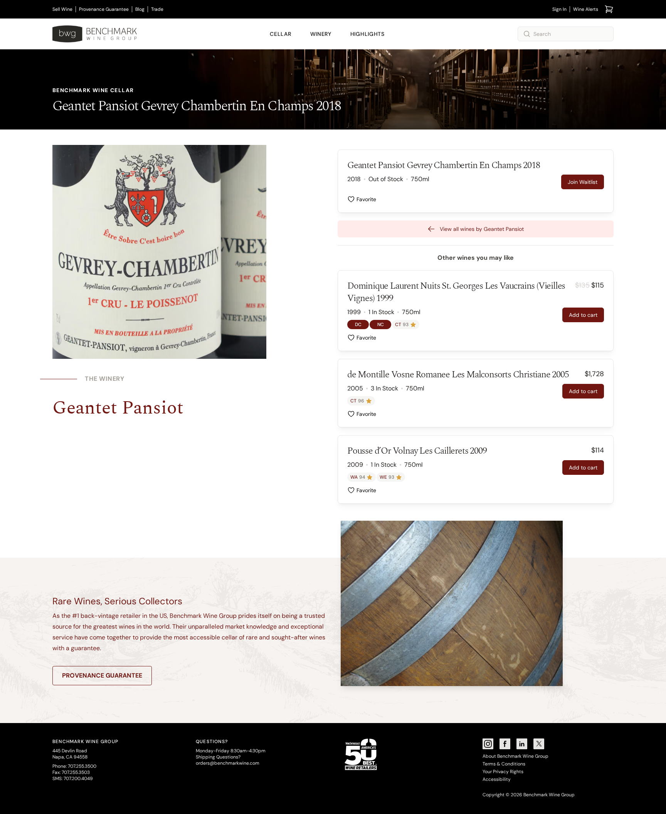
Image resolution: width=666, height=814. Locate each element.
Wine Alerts (585, 9)
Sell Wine (62, 9)
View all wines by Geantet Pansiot (482, 228)
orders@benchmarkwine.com (227, 763)
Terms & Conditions (504, 764)
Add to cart (583, 314)
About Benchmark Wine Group (515, 756)
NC (380, 324)
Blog (140, 9)
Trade (157, 9)
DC (358, 324)
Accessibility (497, 779)
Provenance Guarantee (104, 9)
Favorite (366, 199)
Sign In (559, 9)
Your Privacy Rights (503, 772)
